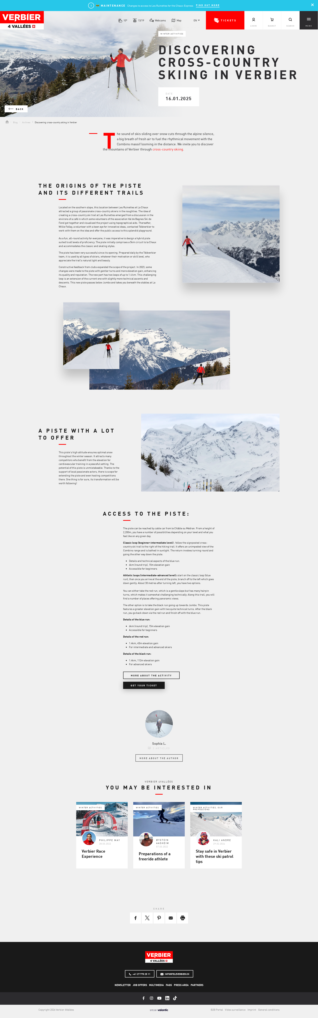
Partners (197, 985)
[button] (225, 20)
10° (125, 20)
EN (195, 20)
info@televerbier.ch (176, 974)
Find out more (208, 5)
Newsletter (123, 985)
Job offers (140, 985)
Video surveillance (235, 1009)
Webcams (160, 20)
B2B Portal (217, 1009)
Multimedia (156, 985)
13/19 (141, 20)
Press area (181, 985)
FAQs (169, 985)
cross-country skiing (168, 149)
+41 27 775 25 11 (141, 974)
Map (179, 20)
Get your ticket (144, 685)
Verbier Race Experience (93, 853)
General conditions (269, 1009)
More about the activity (151, 675)
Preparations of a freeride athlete (155, 856)
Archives (26, 122)
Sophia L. (159, 743)
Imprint (252, 1009)
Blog (15, 122)
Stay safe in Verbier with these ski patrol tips (214, 856)
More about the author (159, 758)
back (19, 109)
